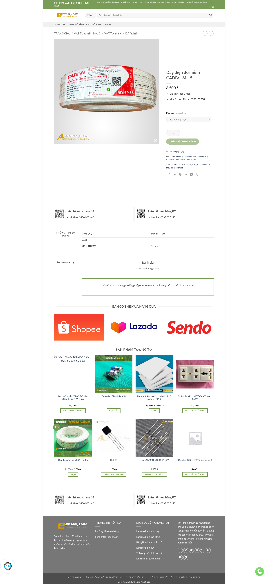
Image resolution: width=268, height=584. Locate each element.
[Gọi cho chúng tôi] (202, 550)
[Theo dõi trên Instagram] (185, 550)
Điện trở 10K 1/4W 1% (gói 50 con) (195, 460)
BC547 (113, 460)
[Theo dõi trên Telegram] (185, 557)
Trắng (162, 233)
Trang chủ (60, 24)
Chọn (154, 411)
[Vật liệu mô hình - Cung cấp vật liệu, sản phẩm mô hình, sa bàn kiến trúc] (67, 15)
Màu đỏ (155, 233)
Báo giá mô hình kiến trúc (149, 542)
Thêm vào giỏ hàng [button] (73, 411)
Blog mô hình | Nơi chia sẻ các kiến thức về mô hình (119, 2)
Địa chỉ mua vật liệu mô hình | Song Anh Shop (187, 2)
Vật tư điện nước (87, 33)
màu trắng (178, 167)
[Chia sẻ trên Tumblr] (197, 174)
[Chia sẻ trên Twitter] (174, 174)
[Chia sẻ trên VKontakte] (185, 174)
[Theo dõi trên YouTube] (180, 557)
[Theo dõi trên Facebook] (180, 550)
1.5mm (174, 164)
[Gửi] (210, 15)
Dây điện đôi (190, 156)
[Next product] (205, 33)
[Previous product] (211, 33)
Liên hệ (107, 24)
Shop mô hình (76, 24)
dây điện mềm (203, 164)
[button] (211, 2)
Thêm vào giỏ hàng (182, 141)
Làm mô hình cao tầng (148, 536)
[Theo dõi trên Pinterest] (208, 550)
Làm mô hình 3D (145, 547)
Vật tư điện (113, 33)
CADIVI (181, 164)
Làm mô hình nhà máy (147, 531)
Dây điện (131, 33)
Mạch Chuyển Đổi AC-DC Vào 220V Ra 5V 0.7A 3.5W (72, 397)
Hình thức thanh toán (106, 536)
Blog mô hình (93, 24)
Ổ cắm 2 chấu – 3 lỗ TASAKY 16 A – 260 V (195, 397)
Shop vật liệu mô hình (154, 2)
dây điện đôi (191, 164)
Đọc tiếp (113, 411)
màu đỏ (169, 167)
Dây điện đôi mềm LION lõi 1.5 (73, 460)
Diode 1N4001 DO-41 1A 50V (154, 460)
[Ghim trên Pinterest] (180, 174)
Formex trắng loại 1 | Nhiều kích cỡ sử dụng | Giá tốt (154, 397)
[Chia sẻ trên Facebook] (169, 174)
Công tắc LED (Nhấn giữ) (114, 396)
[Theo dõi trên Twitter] (191, 550)
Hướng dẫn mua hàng (107, 531)
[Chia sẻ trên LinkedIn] (191, 174)
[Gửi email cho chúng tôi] (197, 550)
